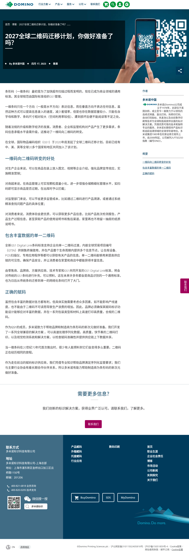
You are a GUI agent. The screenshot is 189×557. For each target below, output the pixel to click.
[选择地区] (127, 4)
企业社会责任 (155, 456)
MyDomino (128, 497)
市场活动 (152, 466)
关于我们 (152, 480)
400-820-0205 (18, 490)
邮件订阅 (165, 549)
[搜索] (113, 4)
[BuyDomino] (106, 4)
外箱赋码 (76, 451)
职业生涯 (152, 451)
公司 (81, 4)
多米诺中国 (149, 99)
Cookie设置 (177, 549)
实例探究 (152, 475)
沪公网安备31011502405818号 (127, 546)
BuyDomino (88, 497)
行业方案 (44, 4)
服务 (69, 4)
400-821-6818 (18, 485)
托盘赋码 (76, 456)
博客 (150, 461)
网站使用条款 (151, 549)
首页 (150, 446)
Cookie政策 (175, 546)
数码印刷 (114, 446)
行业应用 (76, 461)
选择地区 (24, 546)
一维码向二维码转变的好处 (156, 162)
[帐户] (120, 4)
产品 (57, 4)
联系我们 (95, 4)
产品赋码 (76, 446)
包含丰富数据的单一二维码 (156, 167)
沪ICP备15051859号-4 (156, 546)
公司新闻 (152, 470)
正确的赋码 (148, 173)
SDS (108, 497)
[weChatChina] (28, 502)
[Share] (180, 71)
